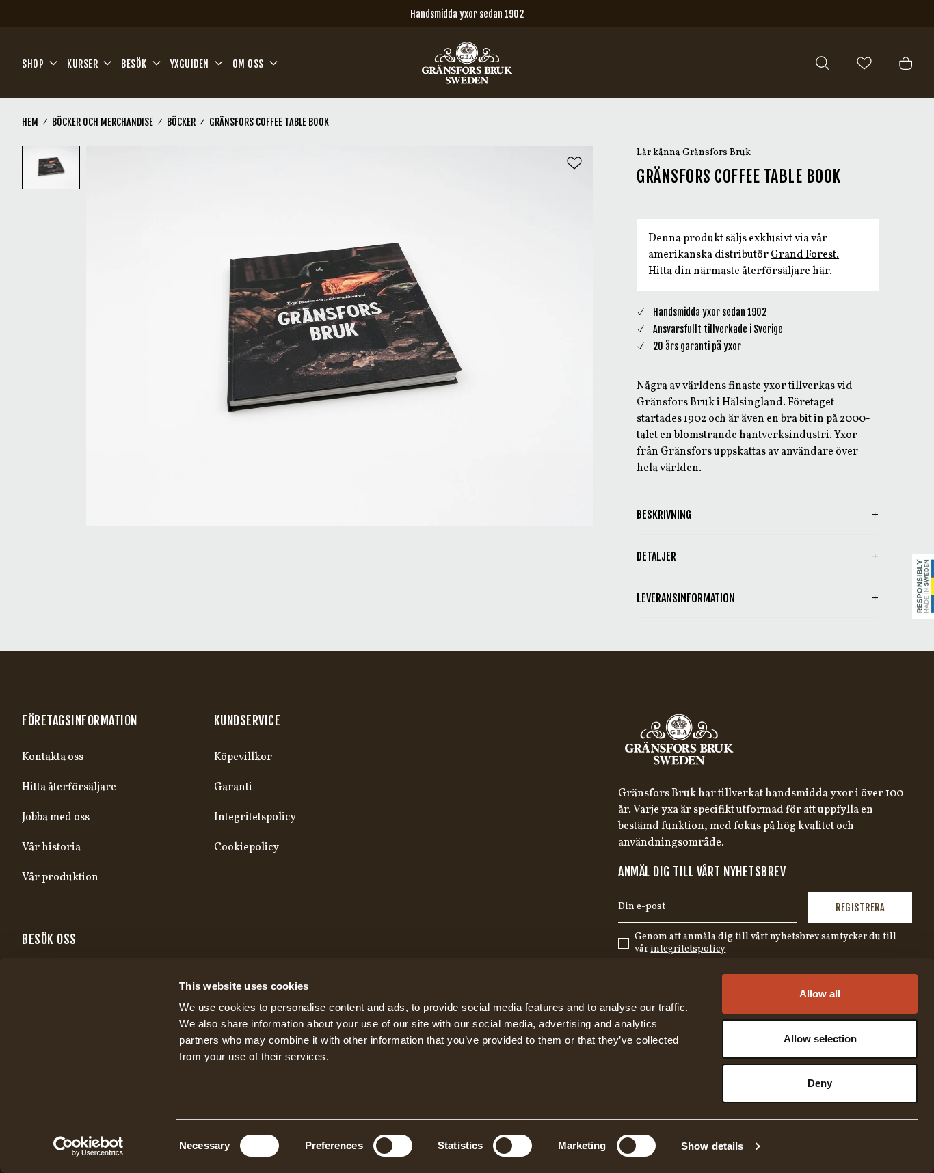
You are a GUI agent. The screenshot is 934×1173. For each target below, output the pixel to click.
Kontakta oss (52, 757)
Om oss (248, 64)
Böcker (181, 122)
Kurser (82, 64)
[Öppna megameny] (53, 62)
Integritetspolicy (255, 817)
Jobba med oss (56, 817)
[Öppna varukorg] (906, 63)
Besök (134, 64)
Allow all (819, 993)
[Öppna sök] (822, 63)
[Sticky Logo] (923, 586)
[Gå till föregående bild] (108, 336)
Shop (33, 64)
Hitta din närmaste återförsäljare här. (740, 271)
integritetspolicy (687, 949)
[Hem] (467, 63)
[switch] (392, 1146)
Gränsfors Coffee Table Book (269, 122)
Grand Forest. (805, 254)
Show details (712, 1146)
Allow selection (820, 1038)
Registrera (860, 907)
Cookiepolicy (246, 847)
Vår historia (51, 847)
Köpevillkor (243, 757)
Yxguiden (189, 64)
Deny (820, 1083)
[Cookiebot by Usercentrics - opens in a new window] (88, 1146)
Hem (30, 122)
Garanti (233, 787)
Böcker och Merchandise (102, 122)
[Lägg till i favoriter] (574, 163)
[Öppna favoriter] (864, 63)
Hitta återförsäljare (69, 787)
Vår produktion (60, 877)
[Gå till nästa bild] (571, 336)
